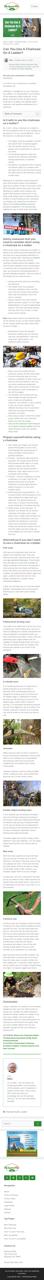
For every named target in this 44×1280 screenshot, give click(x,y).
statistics (36, 258)
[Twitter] (13, 1177)
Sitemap (7, 1209)
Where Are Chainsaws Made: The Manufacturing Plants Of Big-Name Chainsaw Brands (21, 1038)
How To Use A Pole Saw (14, 1232)
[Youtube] (32, 1177)
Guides (11, 42)
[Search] (37, 1123)
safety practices (20, 204)
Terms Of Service (11, 1195)
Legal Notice (9, 1206)
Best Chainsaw (10, 1225)
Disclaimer (28, 69)
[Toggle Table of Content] (36, 114)
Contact (7, 1213)
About (6, 1192)
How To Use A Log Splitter (15, 1239)
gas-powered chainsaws (18, 560)
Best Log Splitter (11, 1235)
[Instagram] (20, 1177)
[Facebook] (7, 1177)
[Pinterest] (26, 1177)
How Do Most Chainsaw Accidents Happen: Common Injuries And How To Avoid (21, 1046)
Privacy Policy (9, 1199)
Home (5, 42)
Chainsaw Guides (20, 42)
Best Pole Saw (10, 1228)
